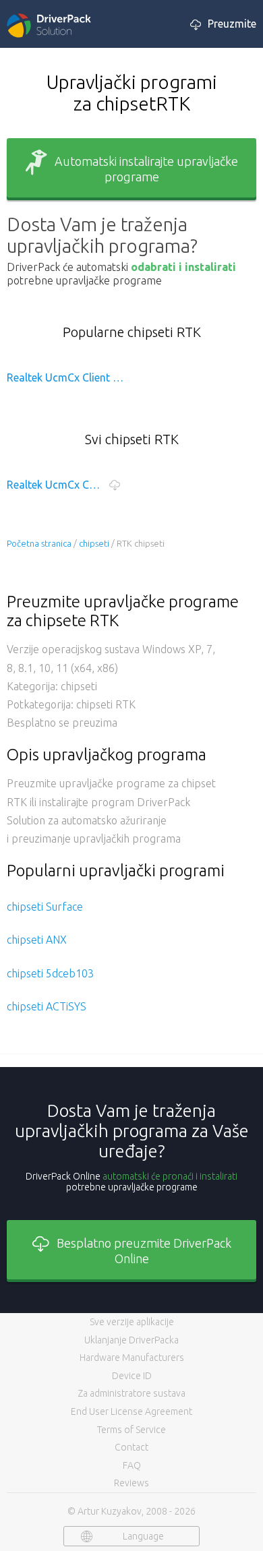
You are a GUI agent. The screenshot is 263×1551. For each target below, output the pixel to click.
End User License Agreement (131, 1411)
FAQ (132, 1465)
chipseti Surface (45, 907)
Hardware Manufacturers (132, 1357)
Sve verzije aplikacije (132, 1321)
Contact (131, 1447)
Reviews (131, 1483)
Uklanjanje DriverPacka (131, 1340)
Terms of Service (131, 1429)
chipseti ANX (37, 940)
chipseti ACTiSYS (46, 1006)
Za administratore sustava (131, 1393)
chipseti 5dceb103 (50, 973)
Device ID (132, 1375)
